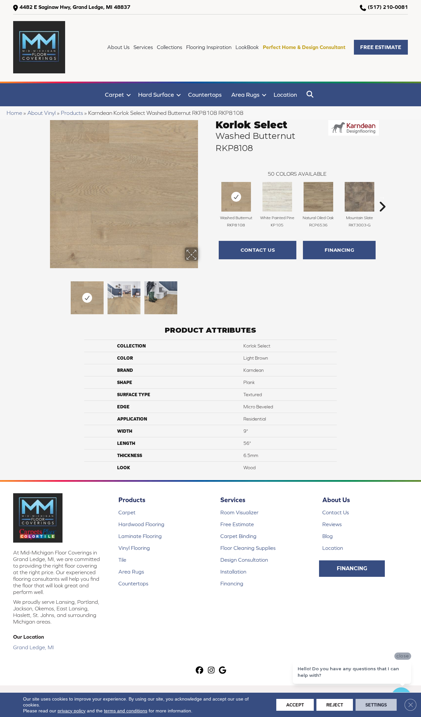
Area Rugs (245, 94)
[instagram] (211, 671)
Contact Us (257, 250)
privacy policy (72, 710)
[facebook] (200, 671)
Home (14, 113)
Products (72, 113)
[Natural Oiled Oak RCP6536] (318, 196)
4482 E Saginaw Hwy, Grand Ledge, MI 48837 (74, 7)
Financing (339, 250)
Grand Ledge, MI (33, 647)
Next (202, 294)
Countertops (205, 94)
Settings (376, 704)
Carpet (114, 94)
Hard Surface (156, 94)
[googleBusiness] (223, 671)
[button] (381, 47)
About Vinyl (41, 113)
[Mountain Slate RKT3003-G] (359, 196)
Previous (45, 294)
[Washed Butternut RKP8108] (236, 196)
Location (285, 94)
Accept (295, 704)
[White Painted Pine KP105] (277, 196)
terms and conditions (125, 710)
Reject (334, 704)
